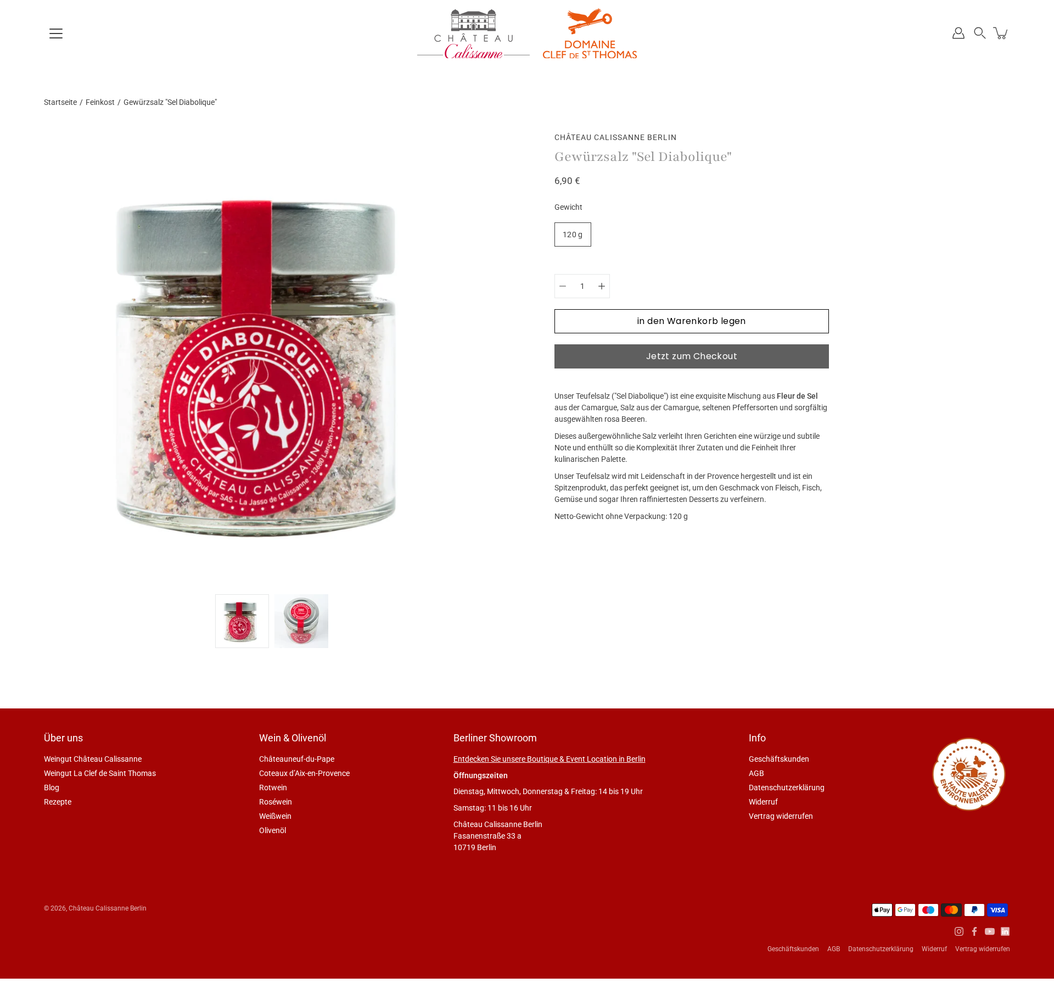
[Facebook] (974, 931)
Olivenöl (272, 830)
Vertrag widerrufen (781, 816)
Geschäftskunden (779, 759)
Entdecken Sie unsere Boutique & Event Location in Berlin (549, 759)
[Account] (958, 33)
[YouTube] (990, 931)
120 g (573, 234)
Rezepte (57, 801)
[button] (980, 33)
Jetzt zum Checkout (691, 356)
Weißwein (275, 816)
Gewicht (568, 207)
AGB (756, 773)
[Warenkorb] (1001, 33)
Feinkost (100, 102)
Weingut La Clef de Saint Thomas (100, 773)
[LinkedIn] (1005, 931)
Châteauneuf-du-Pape (296, 759)
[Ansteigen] (601, 286)
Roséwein (275, 801)
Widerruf (763, 801)
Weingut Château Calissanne (93, 759)
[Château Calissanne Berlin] (527, 32)
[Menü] (56, 33)
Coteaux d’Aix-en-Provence (304, 773)
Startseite (60, 102)
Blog (51, 787)
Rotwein (273, 787)
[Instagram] (959, 931)
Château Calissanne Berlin (108, 908)
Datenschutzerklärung (787, 787)
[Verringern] (562, 286)
